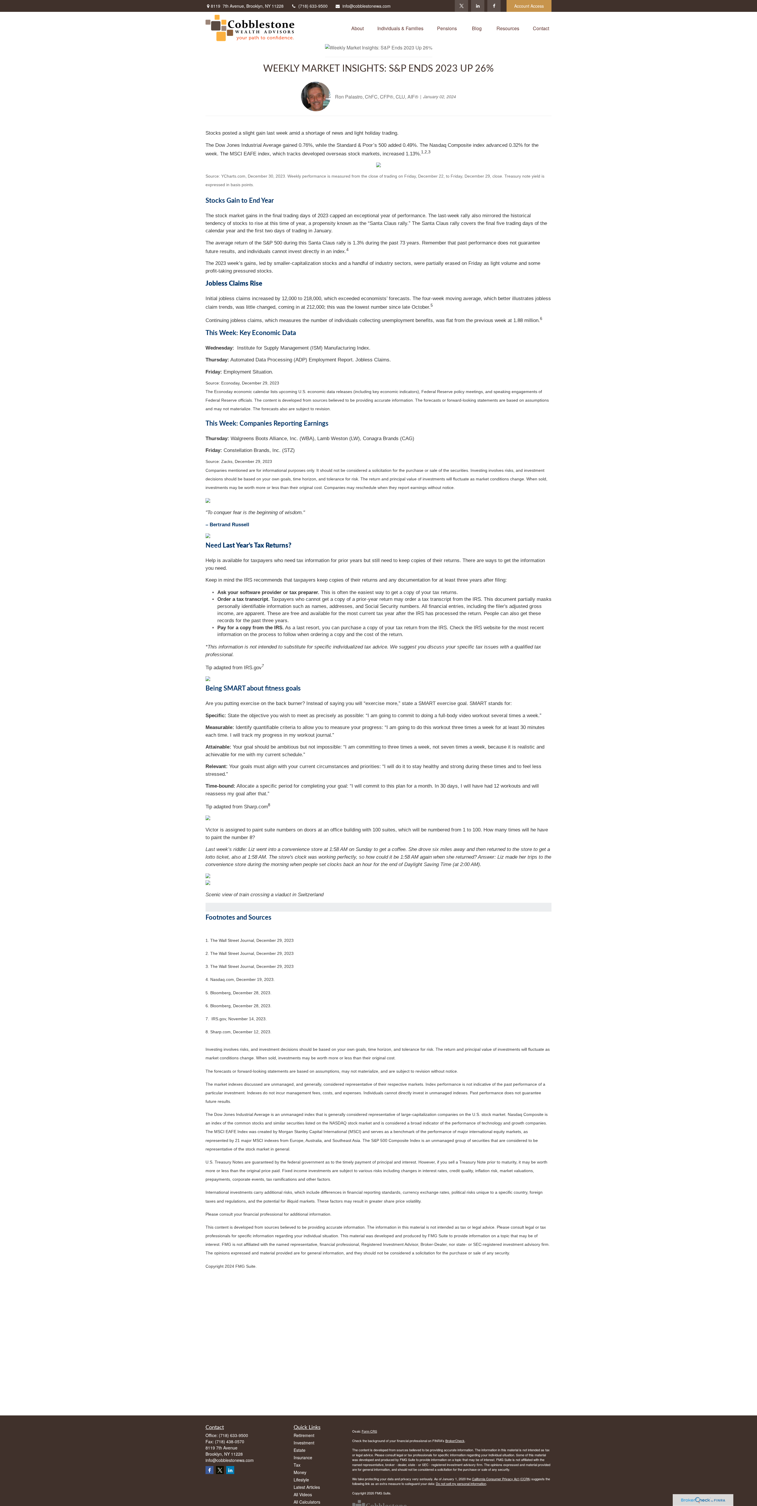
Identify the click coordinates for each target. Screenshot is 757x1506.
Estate (299, 1450)
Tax (297, 1465)
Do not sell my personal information (461, 1483)
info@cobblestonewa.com (366, 6)
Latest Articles (307, 1487)
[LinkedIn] (477, 6)
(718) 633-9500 (313, 6)
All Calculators (307, 1502)
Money (300, 1472)
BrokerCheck (455, 1440)
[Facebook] (494, 6)
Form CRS (369, 1431)
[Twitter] (461, 6)
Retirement (304, 1435)
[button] (357, 28)
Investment (304, 1443)
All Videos (303, 1494)
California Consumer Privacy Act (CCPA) (501, 1478)
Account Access (529, 6)
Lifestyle (301, 1480)
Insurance (303, 1457)
